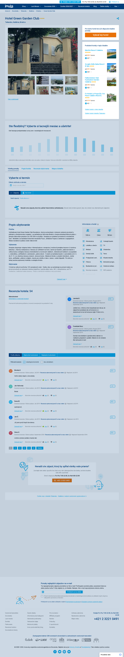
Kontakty (52, 627)
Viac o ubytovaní (13, 99)
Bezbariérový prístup (92, 266)
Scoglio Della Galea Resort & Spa (95, 65)
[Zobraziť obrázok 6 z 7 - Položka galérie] (57, 90)
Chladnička (106, 249)
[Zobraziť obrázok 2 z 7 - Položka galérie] (43, 80)
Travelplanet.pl (85, 647)
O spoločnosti (53, 624)
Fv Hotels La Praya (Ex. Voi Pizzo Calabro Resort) (95, 95)
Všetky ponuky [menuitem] (13, 169)
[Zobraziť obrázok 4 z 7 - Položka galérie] (71, 80)
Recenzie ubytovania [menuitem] (41, 169)
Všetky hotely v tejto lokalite (94, 109)
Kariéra (51, 619)
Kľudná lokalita (108, 258)
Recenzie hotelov (84, 6)
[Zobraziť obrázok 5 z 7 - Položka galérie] (43, 90)
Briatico (38, 11)
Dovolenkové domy (11, 630)
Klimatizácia (90, 241)
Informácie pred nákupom (35, 616)
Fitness (88, 262)
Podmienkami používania (73, 601)
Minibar (88, 249)
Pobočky (52, 621)
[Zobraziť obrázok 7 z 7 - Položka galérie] (71, 90)
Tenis (105, 254)
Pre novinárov (53, 613)
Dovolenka (15, 11)
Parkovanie (8, 624)
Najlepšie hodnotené (48, 355)
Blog (95, 6)
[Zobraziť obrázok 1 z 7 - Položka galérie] (21, 85)
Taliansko (24, 11)
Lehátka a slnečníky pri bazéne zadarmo (92, 245)
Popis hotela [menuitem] (26, 169)
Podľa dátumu (15, 355)
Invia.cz (71, 647)
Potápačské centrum (92, 258)
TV (104, 245)
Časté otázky (31, 613)
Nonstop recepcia (91, 270)
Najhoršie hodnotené (31, 355)
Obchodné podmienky (34, 619)
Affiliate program (54, 616)
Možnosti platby (32, 624)
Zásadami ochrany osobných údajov (92, 601)
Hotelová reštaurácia (109, 266)
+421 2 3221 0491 (106, 619)
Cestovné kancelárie (11, 613)
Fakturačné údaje (32, 621)
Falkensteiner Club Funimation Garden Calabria (92, 80)
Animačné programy (109, 262)
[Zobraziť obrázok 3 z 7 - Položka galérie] (57, 80)
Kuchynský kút (90, 274)
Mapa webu (75, 619)
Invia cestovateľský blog (35, 627)
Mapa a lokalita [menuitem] (57, 169)
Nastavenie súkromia (78, 616)
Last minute (9, 619)
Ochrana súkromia (77, 613)
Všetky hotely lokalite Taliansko (95, 113)
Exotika (7, 621)
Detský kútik (90, 254)
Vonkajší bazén (108, 241)
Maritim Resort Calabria (94, 50)
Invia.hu (77, 647)
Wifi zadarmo (107, 270)
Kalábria (31, 11)
